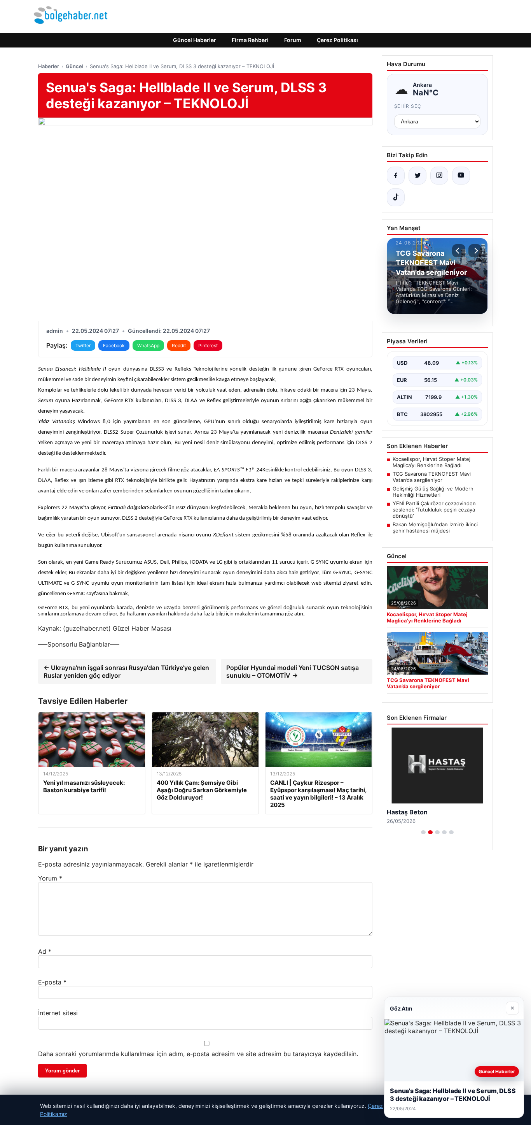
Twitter (83, 345)
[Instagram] (439, 176)
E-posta (52, 982)
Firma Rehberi (250, 40)
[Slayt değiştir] (423, 832)
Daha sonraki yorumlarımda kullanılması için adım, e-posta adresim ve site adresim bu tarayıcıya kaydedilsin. (198, 1054)
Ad (44, 951)
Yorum (50, 878)
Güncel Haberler (194, 40)
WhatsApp (148, 345)
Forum (292, 40)
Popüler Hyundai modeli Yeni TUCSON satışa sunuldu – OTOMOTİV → (292, 671)
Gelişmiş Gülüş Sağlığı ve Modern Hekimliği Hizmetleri (433, 491)
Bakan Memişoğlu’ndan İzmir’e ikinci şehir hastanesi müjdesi (435, 527)
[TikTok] (396, 197)
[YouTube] (461, 176)
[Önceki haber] (458, 250)
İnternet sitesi (58, 1013)
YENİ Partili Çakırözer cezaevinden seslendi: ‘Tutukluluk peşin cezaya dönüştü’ (434, 509)
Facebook (114, 345)
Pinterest (208, 345)
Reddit (179, 345)
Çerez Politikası (337, 40)
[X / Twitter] (417, 176)
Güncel (74, 66)
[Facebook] (396, 176)
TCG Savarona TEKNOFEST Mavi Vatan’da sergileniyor (432, 477)
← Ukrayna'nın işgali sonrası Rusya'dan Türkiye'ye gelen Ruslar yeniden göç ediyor (126, 671)
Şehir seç (408, 106)
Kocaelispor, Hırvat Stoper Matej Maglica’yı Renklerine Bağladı (431, 462)
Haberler (48, 66)
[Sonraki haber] (475, 250)
